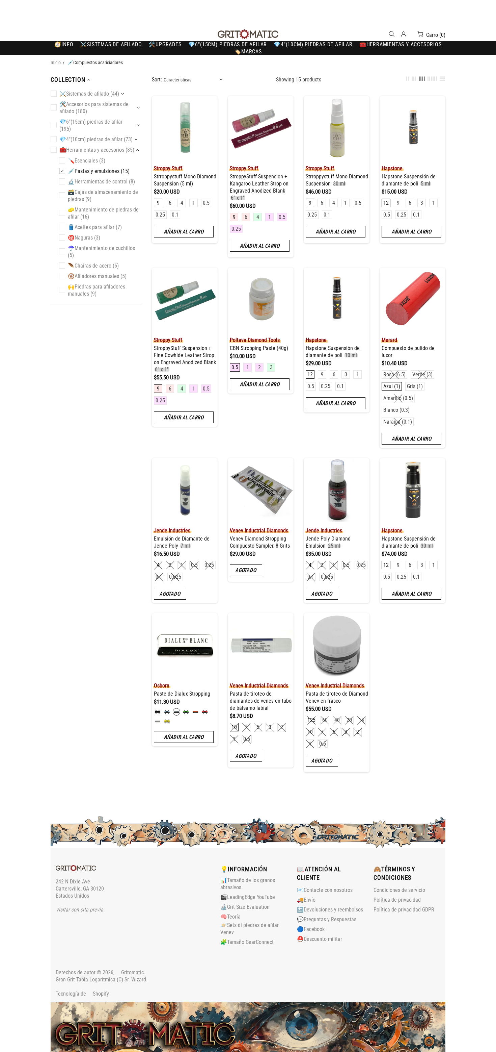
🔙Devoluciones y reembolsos (330, 909)
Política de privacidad (397, 900)
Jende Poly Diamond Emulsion (328, 542)
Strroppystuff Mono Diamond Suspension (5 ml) (185, 180)
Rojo (205, 712)
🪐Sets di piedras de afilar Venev (249, 928)
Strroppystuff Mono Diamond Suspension (337, 180)
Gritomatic (248, 34)
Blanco (158, 721)
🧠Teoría (230, 916)
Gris (176, 712)
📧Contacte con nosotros (325, 890)
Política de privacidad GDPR (404, 909)
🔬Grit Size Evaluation (245, 907)
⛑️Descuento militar (319, 939)
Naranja (195, 712)
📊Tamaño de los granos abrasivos (247, 884)
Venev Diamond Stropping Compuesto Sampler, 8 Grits (260, 542)
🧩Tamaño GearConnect (247, 942)
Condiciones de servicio (399, 890)
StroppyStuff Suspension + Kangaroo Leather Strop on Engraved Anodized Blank (259, 187)
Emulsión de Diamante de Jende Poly (182, 542)
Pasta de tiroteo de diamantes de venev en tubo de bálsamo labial (261, 701)
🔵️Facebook (311, 929)
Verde (186, 712)
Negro (158, 712)
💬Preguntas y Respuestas (326, 919)
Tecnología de (82, 994)
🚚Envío (306, 900)
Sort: (157, 79)
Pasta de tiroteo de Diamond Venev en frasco (337, 697)
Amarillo (167, 721)
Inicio (56, 62)
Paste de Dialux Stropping (182, 694)
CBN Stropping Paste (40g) (259, 348)
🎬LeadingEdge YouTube (247, 897)
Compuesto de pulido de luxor (408, 351)
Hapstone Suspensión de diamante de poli (409, 180)
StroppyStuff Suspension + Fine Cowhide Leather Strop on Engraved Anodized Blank (185, 359)
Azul (167, 712)
